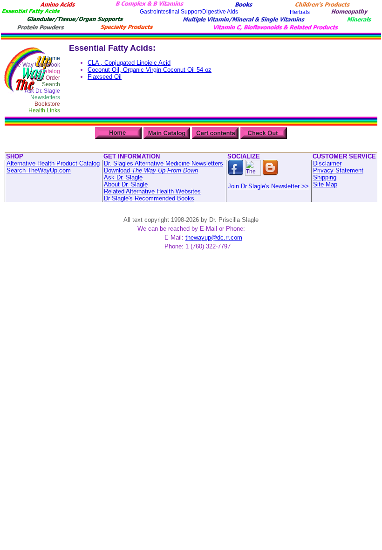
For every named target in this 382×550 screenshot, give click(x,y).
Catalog (50, 71)
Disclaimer (327, 163)
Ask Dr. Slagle (42, 91)
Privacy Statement (338, 170)
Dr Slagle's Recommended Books (149, 198)
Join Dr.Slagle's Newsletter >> (268, 186)
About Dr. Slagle (126, 184)
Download (151, 170)
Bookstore (47, 104)
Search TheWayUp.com (39, 170)
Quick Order (45, 78)
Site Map (325, 184)
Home (52, 58)
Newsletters (45, 97)
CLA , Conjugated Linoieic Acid (129, 62)
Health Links (44, 110)
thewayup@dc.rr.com (213, 237)
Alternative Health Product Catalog (53, 163)
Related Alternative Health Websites (152, 191)
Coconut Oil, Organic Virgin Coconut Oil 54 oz (149, 69)
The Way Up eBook (35, 65)
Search (51, 84)
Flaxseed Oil (105, 76)
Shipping (324, 177)
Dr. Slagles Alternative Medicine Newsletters (163, 163)
